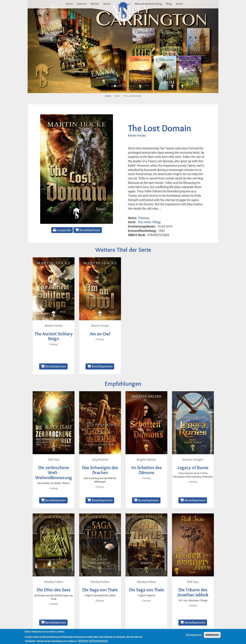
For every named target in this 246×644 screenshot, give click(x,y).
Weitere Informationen (93, 640)
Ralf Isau (53, 459)
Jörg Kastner (100, 459)
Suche (179, 4)
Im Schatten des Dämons (146, 470)
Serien (107, 4)
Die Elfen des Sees (53, 589)
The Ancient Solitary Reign (54, 336)
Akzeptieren (194, 635)
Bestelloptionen (89, 230)
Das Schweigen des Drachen (100, 470)
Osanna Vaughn (192, 459)
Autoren (82, 4)
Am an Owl (100, 333)
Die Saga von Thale (100, 589)
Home (69, 4)
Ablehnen (212, 634)
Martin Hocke (137, 135)
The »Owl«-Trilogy (149, 222)
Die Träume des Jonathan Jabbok (193, 592)
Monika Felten (53, 582)
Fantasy (144, 218)
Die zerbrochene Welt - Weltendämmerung (53, 472)
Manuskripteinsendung (148, 4)
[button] (42, 46)
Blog (169, 4)
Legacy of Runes (193, 467)
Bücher (95, 4)
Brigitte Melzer (146, 459)
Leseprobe (63, 230)
